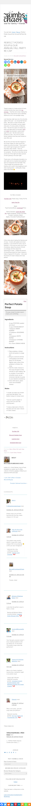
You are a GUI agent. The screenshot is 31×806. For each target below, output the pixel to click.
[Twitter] (8, 62)
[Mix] (24, 62)
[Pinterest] (18, 62)
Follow (15, 782)
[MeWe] (21, 62)
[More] (8, 65)
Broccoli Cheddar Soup (15, 435)
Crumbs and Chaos (15, 15)
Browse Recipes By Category (12, 771)
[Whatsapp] (5, 65)
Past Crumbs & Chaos (10, 761)
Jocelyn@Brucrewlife (18, 629)
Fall (17, 449)
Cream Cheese (13, 452)
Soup (23, 449)
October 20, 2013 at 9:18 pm (15, 509)
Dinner (14, 449)
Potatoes (19, 452)
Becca (11, 449)
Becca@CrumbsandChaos (16, 569)
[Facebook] (5, 62)
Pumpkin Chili (7, 198)
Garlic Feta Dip (15, 202)
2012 (7, 131)
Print (25, 301)
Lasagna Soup (15, 439)
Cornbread (20, 208)
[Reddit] (11, 62)
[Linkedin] (15, 62)
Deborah (14, 699)
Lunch (19, 449)
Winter (5, 451)
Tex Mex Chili (15, 431)
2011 (24, 129)
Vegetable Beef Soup (15, 442)
